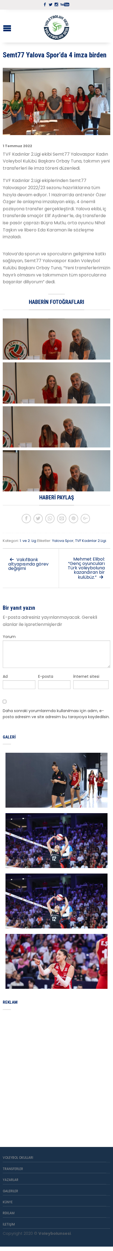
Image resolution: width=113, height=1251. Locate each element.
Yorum (9, 636)
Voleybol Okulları (18, 1157)
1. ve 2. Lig (28, 540)
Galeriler (10, 1191)
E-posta (45, 676)
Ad (5, 676)
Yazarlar (10, 1180)
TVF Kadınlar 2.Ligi (90, 540)
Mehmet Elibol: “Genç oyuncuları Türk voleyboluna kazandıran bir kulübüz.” (86, 568)
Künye (8, 1202)
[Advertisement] (56, 1072)
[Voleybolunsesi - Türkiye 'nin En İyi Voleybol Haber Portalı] (56, 26)
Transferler (13, 1169)
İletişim (9, 1224)
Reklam (9, 1213)
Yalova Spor (63, 540)
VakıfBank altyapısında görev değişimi (28, 564)
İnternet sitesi (86, 676)
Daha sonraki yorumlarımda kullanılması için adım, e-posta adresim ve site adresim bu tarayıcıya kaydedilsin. (56, 714)
